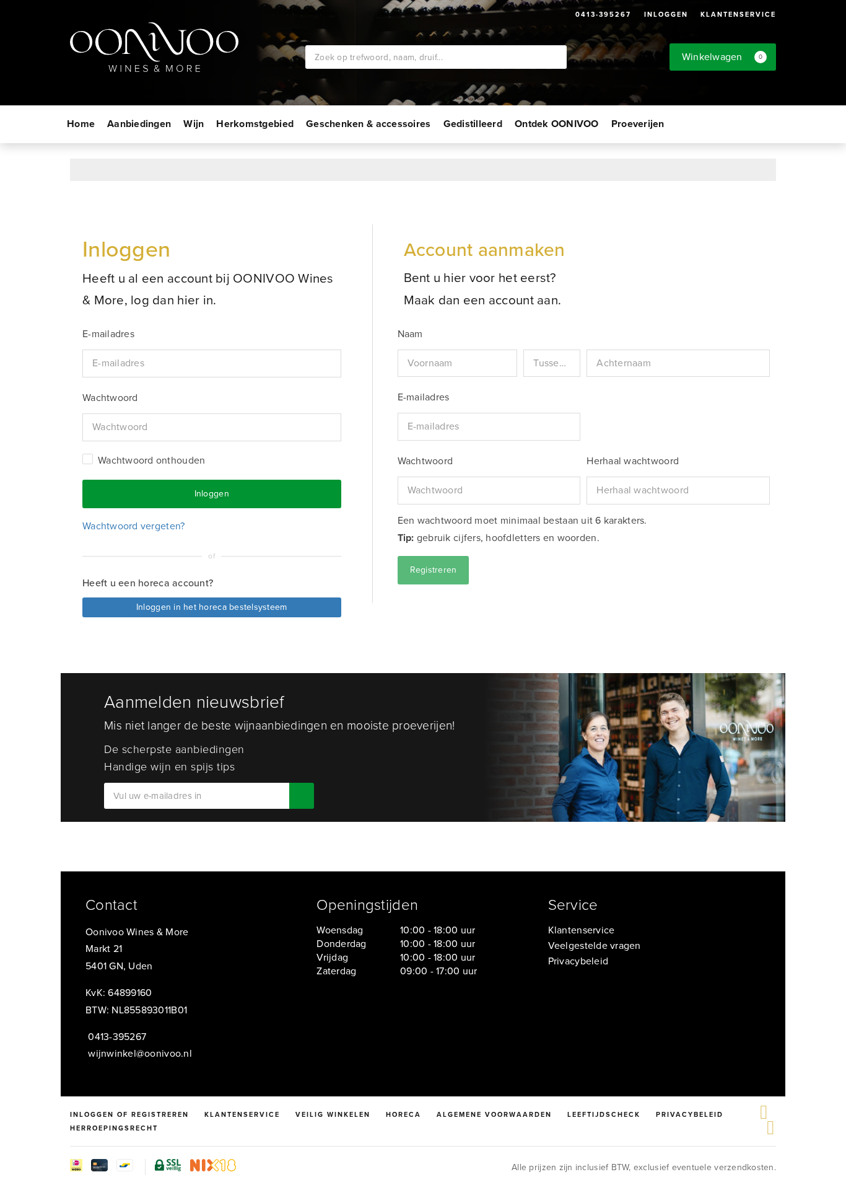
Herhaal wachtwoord (633, 461)
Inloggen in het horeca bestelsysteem (211, 607)
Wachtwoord (425, 461)
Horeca (403, 1114)
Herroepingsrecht (114, 1128)
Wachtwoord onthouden (151, 460)
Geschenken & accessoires (368, 124)
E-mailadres (424, 397)
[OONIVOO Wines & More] (187, 47)
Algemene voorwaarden (494, 1114)
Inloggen (666, 14)
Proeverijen (638, 124)
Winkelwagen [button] (722, 57)
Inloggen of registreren (129, 1114)
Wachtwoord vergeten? (133, 526)
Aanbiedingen (139, 124)
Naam (410, 334)
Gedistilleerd (472, 124)
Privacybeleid (578, 961)
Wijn (193, 124)
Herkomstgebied (255, 124)
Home (81, 124)
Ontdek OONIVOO (557, 124)
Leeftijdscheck (603, 1114)
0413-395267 (603, 14)
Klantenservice (738, 14)
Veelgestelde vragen (594, 945)
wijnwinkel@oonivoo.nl (140, 1053)
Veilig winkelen (332, 1114)
